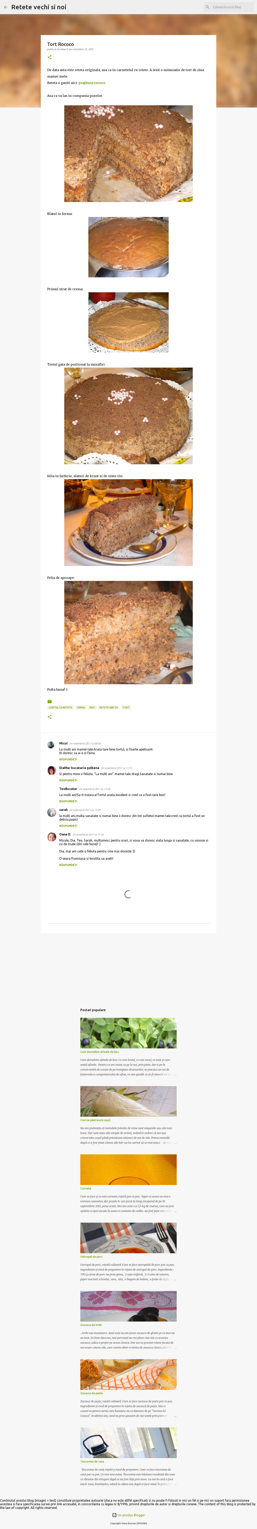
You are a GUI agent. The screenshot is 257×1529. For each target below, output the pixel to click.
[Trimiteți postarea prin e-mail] (49, 703)
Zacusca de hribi (91, 1325)
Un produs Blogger (131, 1515)
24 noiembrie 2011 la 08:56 (84, 743)
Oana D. (65, 834)
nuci (92, 707)
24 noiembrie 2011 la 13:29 (84, 810)
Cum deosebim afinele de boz (99, 1051)
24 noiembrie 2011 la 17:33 (88, 834)
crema (81, 707)
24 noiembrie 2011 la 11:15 (116, 768)
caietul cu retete (60, 707)
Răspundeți (68, 759)
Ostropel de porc (91, 1256)
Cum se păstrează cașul (95, 1120)
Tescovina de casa (92, 1461)
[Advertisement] (128, 967)
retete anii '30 (109, 707)
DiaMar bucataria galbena (79, 768)
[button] (49, 57)
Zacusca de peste (91, 1393)
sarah (63, 810)
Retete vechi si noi (38, 6)
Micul (63, 743)
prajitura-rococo (92, 83)
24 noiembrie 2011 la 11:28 (94, 789)
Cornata (85, 1188)
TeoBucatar (68, 789)
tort (126, 707)
